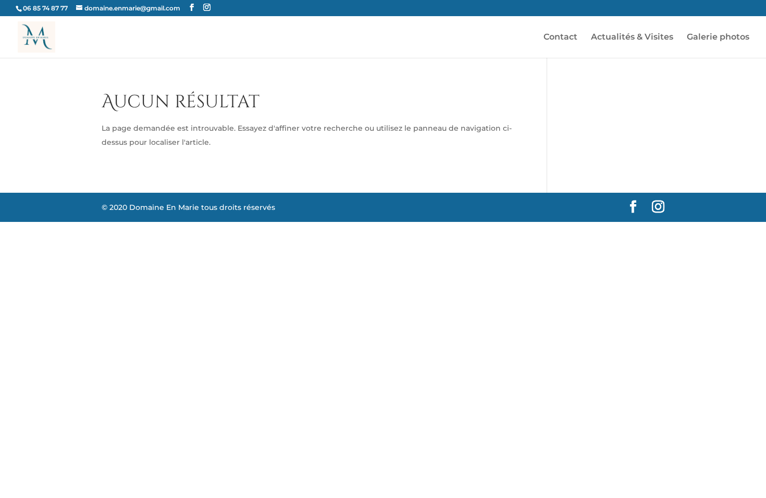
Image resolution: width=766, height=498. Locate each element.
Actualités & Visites (632, 37)
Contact (560, 37)
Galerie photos (718, 37)
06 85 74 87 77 (45, 8)
